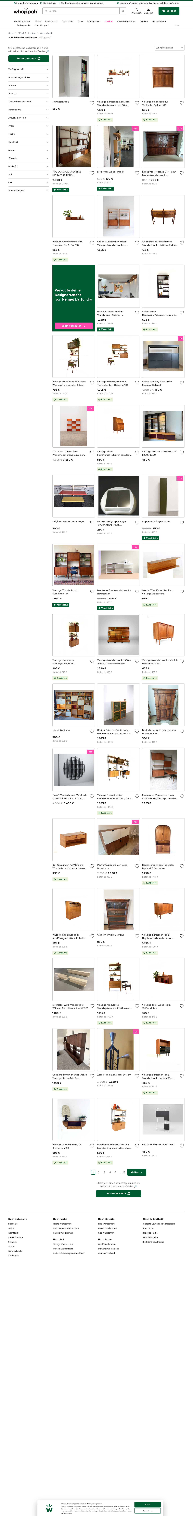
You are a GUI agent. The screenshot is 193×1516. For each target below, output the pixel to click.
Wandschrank (46, 33)
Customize (146, 1511)
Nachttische (13, 1232)
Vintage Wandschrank (63, 1244)
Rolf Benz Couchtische (153, 1242)
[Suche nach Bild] (122, 11)
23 (123, 1172)
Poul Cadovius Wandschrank (66, 1228)
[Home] (26, 11)
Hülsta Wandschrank (62, 1223)
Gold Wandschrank (106, 1253)
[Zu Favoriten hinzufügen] (92, 103)
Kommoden (13, 1255)
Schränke (32, 33)
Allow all (147, 1505)
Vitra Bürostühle (150, 1237)
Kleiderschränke (15, 1237)
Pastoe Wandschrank (63, 1232)
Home (11, 33)
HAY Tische (148, 1228)
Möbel (21, 33)
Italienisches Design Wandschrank (68, 1253)
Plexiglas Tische (150, 1232)
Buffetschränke (15, 1251)
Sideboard (13, 1223)
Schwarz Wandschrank (108, 1248)
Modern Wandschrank (63, 1248)
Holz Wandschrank (106, 1223)
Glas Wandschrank (106, 1232)
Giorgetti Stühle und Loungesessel (159, 1223)
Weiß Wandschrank (107, 1244)
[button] (142, 3)
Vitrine (11, 1246)
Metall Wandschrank (107, 1228)
